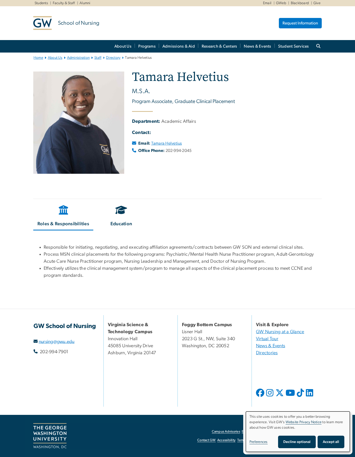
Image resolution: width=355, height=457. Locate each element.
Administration (78, 58)
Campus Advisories (226, 431)
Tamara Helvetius (166, 143)
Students (41, 3)
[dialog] (298, 431)
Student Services (293, 46)
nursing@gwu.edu (57, 341)
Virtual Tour (267, 339)
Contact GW (206, 440)
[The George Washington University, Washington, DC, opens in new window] (50, 436)
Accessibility (226, 440)
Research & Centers (219, 46)
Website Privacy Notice (304, 422)
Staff (97, 58)
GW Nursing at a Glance (280, 332)
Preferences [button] (258, 442)
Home (38, 58)
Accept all (331, 442)
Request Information (300, 23)
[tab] (63, 216)
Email (267, 3)
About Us (123, 46)
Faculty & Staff (64, 3)
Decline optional (297, 442)
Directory (113, 58)
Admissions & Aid (178, 46)
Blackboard (300, 3)
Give (316, 3)
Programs (147, 46)
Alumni (85, 3)
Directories (267, 353)
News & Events (257, 46)
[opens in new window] (260, 397)
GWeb (281, 3)
